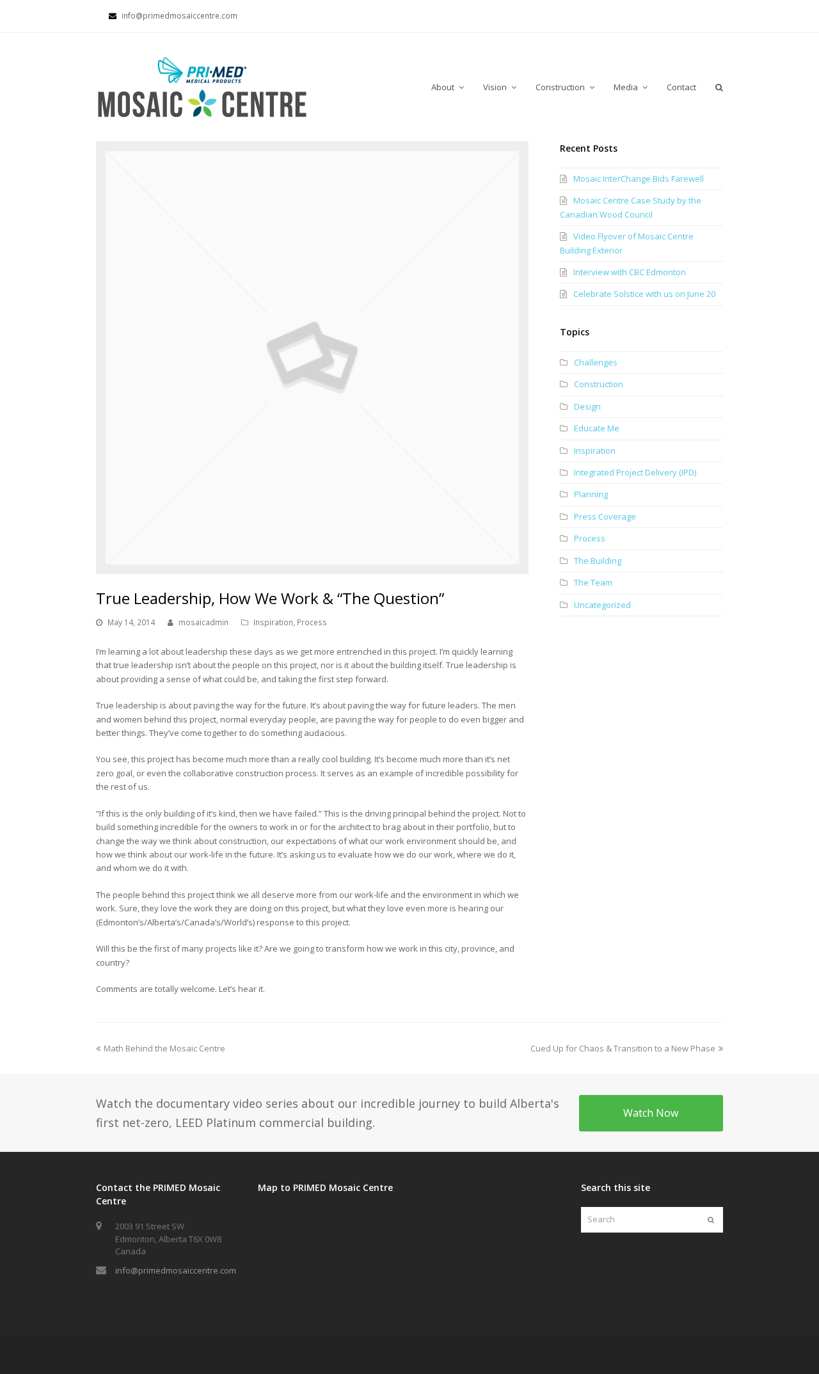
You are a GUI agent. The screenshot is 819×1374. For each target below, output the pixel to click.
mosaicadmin (203, 622)
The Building (597, 560)
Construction (598, 384)
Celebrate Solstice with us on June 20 (644, 294)
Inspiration (273, 622)
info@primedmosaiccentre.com (175, 1270)
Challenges (595, 362)
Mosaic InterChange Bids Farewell (638, 178)
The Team (593, 582)
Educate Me (596, 428)
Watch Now (650, 1113)
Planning (591, 494)
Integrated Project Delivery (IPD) (635, 472)
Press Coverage (605, 516)
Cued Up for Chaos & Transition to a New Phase (622, 1048)
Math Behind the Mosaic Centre (164, 1048)
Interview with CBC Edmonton (629, 272)
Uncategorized (602, 605)
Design (587, 406)
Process (312, 622)
